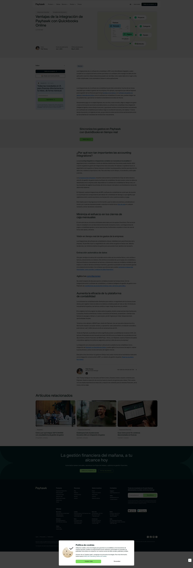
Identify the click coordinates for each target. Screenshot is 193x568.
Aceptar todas (89, 561)
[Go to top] (189, 560)
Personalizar (117, 561)
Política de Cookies (101, 556)
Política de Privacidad (89, 556)
